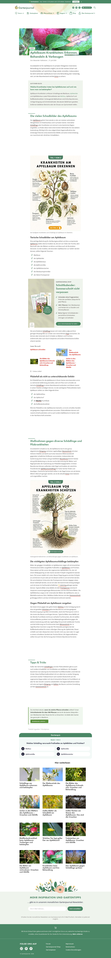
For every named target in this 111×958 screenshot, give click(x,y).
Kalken (56, 684)
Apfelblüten (66, 568)
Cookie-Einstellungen (73, 950)
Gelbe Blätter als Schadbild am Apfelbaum (50, 812)
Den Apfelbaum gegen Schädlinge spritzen (75, 866)
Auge (67, 334)
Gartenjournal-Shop (53, 947)
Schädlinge (34, 125)
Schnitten (45, 609)
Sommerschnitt (75, 595)
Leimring (63, 585)
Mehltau (63, 96)
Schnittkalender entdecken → (39, 721)
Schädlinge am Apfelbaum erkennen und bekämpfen (28, 785)
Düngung (42, 451)
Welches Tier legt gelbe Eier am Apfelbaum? (52, 839)
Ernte (56, 76)
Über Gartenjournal (87, 13)
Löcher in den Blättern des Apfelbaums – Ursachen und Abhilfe (71, 363)
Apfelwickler (74, 93)
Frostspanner (65, 588)
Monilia (38, 401)
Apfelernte (34, 244)
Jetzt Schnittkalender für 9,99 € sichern (67, 324)
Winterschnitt (64, 624)
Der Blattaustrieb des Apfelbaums (75, 352)
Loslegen (75, 1)
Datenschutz (70, 947)
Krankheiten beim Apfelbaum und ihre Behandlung (51, 867)
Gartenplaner (34, 13)
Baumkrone (64, 459)
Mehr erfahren (78, 934)
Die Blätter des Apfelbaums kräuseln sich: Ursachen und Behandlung (74, 786)
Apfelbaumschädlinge (48, 469)
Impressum (70, 944)
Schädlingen (48, 667)
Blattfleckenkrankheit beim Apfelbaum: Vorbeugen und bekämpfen (28, 841)
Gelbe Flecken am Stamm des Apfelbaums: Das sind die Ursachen (75, 813)
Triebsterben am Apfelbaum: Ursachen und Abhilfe (75, 840)
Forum (20, 13)
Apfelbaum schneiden (37, 349)
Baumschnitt (66, 451)
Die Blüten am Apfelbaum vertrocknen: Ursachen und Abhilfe (29, 868)
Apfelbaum (37, 120)
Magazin (62, 13)
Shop (74, 13)
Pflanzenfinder (48, 13)
